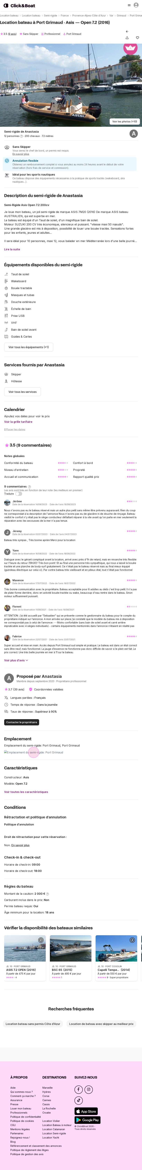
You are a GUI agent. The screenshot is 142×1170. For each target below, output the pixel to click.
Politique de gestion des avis (26, 1154)
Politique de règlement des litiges (29, 1150)
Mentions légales (20, 1129)
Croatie (46, 1112)
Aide (13, 1087)
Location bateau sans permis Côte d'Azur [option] (33, 1024)
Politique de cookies (22, 1120)
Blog (13, 1141)
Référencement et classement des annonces (36, 1145)
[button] (128, 38)
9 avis (12, 33)
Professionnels (18, 1112)
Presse (14, 1104)
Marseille (47, 1087)
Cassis (46, 1104)
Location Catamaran (53, 1129)
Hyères (46, 1091)
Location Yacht (50, 1137)
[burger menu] (129, 5)
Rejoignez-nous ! (20, 1137)
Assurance (16, 1100)
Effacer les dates (14, 429)
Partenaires (16, 1133)
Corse (45, 1096)
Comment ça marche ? (23, 1096)
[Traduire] (18, 494)
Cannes (46, 1100)
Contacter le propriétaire (21, 722)
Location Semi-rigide (54, 1133)
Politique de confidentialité (25, 1116)
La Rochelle (49, 1108)
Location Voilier (51, 1120)
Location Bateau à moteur (57, 1125)
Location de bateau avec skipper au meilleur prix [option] (101, 1024)
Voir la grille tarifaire (18, 421)
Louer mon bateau (20, 1108)
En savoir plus (20, 845)
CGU (13, 1125)
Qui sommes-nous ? (21, 1091)
